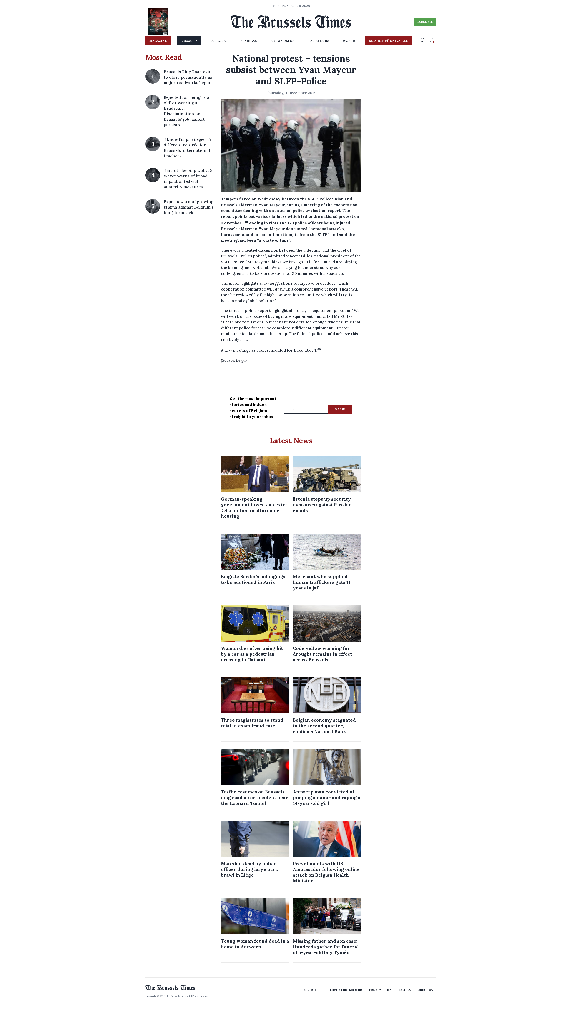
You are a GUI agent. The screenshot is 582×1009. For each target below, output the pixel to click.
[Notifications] (431, 40)
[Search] (422, 40)
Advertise (311, 990)
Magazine (158, 41)
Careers (405, 990)
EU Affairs (319, 41)
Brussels (189, 41)
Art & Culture (284, 41)
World (349, 41)
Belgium (219, 41)
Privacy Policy (380, 990)
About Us (425, 990)
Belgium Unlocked (389, 41)
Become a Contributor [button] (344, 990)
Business (248, 41)
